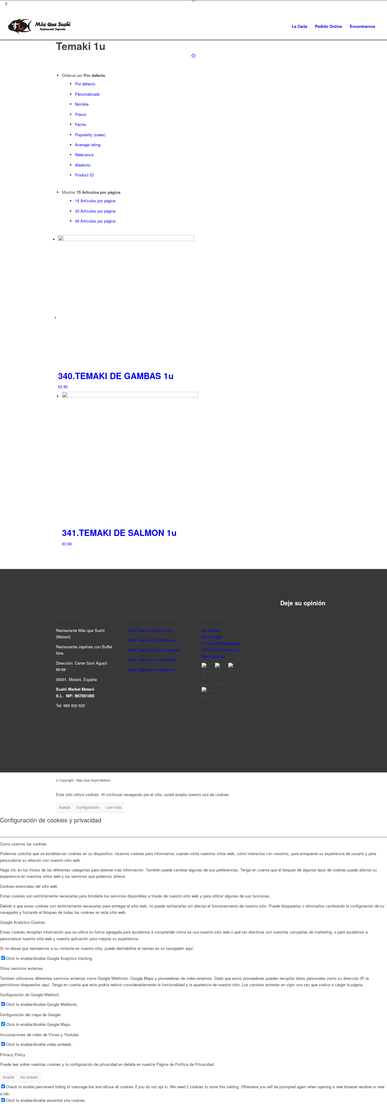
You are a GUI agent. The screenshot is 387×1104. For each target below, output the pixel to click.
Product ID (84, 175)
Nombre (82, 104)
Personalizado (87, 94)
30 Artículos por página (95, 211)
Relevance (84, 154)
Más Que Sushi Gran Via (151, 630)
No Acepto (29, 1076)
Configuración (88, 807)
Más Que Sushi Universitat (152, 660)
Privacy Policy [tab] (12, 1054)
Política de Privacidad (221, 643)
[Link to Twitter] (326, 780)
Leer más (113, 807)
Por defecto (85, 84)
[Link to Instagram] (308, 780)
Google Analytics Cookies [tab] (22, 922)
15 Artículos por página (95, 200)
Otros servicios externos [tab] (21, 968)
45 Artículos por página (95, 221)
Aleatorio (82, 165)
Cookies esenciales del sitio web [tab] (28, 886)
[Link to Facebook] (317, 780)
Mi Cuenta (211, 630)
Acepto (64, 807)
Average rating (87, 144)
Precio (80, 114)
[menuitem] (299, 26)
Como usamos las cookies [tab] (23, 844)
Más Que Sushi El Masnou (152, 640)
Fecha (80, 124)
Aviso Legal (212, 637)
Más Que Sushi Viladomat (152, 670)
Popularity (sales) (90, 134)
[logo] (39, 26)
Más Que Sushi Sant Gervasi (154, 650)
